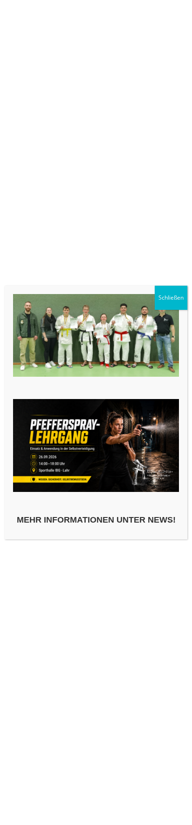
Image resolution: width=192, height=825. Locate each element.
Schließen (171, 297)
